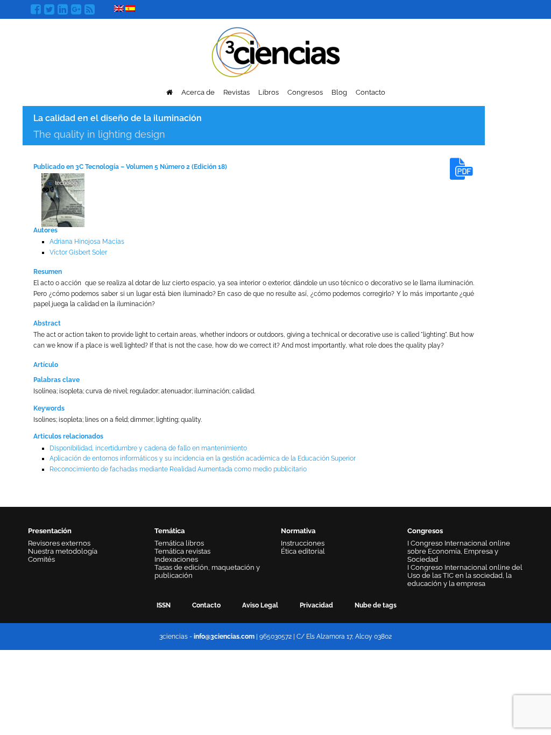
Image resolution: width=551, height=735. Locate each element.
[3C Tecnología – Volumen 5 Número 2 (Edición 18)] (62, 199)
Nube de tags (376, 605)
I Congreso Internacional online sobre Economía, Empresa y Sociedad (458, 551)
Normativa (298, 531)
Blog (339, 92)
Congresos (305, 92)
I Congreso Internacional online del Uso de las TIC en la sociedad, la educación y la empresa (464, 575)
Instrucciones (302, 543)
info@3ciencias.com (224, 636)
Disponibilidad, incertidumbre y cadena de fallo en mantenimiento (148, 448)
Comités (41, 559)
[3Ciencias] (275, 50)
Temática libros (179, 543)
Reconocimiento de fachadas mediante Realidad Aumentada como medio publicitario (178, 469)
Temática (169, 531)
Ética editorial (303, 551)
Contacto (370, 92)
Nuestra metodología (62, 551)
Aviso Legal (260, 605)
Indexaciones (176, 559)
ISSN (164, 605)
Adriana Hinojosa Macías (87, 241)
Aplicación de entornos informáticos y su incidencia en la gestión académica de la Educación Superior (203, 458)
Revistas (236, 92)
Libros (268, 92)
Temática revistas (182, 551)
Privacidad (316, 605)
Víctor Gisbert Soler (78, 252)
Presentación (50, 531)
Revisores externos (59, 543)
